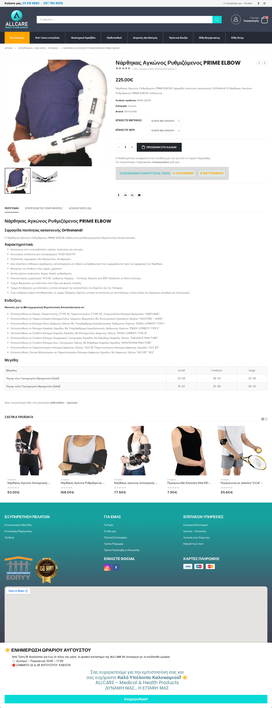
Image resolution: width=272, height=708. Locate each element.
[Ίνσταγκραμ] (264, 3)
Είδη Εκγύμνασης (209, 38)
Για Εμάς (108, 525)
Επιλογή (48, 432)
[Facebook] (258, 3)
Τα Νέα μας (110, 531)
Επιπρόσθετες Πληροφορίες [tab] (44, 208)
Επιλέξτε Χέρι (125, 130)
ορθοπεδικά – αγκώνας (63, 402)
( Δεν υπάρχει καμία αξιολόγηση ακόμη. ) (154, 69)
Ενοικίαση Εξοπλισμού (195, 525)
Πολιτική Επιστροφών (115, 537)
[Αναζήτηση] (217, 19)
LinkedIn (125, 195)
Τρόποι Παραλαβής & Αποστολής (122, 550)
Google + (132, 195)
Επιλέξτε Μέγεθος (128, 120)
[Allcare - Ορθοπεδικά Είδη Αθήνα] (14, 19)
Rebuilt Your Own (193, 544)
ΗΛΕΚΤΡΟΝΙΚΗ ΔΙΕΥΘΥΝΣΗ (139, 195)
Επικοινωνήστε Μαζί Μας (18, 525)
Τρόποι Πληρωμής (113, 544)
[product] (29, 450)
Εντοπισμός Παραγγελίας (18, 531)
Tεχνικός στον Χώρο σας (196, 537)
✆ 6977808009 (212, 173)
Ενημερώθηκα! (136, 699)
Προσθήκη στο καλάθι (161, 147)
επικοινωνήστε (160, 162)
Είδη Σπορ (237, 38)
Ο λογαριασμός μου (233, 3)
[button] (111, 113)
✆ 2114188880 (183, 173)
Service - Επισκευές (194, 531)
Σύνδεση (248, 3)
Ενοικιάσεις (17, 38)
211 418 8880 (22, 3)
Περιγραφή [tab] (12, 208)
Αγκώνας (132, 106)
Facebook (119, 195)
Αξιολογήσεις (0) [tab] (80, 208)
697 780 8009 (53, 3)
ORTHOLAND (130, 111)
